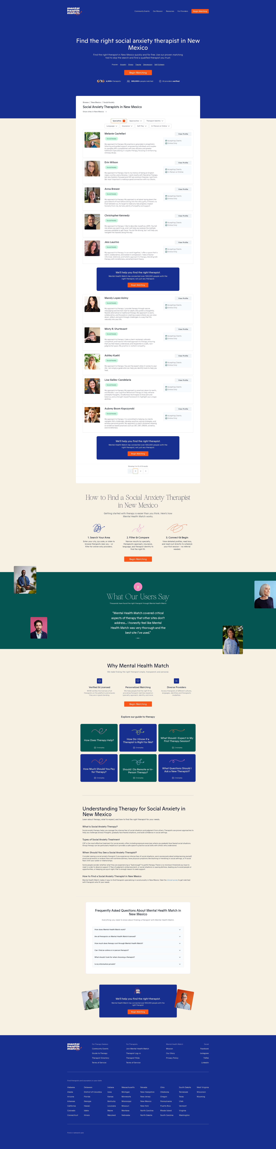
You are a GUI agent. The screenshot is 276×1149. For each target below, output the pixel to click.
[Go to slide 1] (136, 638)
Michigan (126, 1092)
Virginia (182, 1110)
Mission (169, 1048)
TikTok (206, 1058)
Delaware (88, 1087)
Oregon (163, 1096)
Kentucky (111, 1101)
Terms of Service (99, 1062)
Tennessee (183, 1092)
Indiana (110, 1087)
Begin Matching (200, 11)
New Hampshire (147, 1092)
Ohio (162, 1087)
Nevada (143, 1087)
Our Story (170, 1053)
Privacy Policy (172, 1058)
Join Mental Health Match (137, 1048)
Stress (130, 65)
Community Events (142, 11)
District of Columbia (93, 1092)
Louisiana (111, 1106)
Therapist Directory (100, 1058)
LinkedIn (205, 1062)
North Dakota (146, 1115)
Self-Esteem (159, 65)
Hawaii (87, 1106)
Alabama (71, 1087)
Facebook (204, 1048)
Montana (125, 1110)
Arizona (70, 1096)
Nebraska (126, 1115)
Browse (86, 102)
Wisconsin (201, 1092)
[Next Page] (145, 471)
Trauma (138, 65)
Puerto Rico (165, 1106)
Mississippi (126, 1101)
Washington (184, 1115)
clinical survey (172, 880)
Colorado (71, 1110)
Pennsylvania (166, 1101)
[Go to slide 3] (139, 638)
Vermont (183, 1106)
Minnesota (126, 1096)
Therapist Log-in (133, 1053)
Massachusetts (128, 1087)
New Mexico (96, 102)
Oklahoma (164, 1092)
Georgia (87, 1101)
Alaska (70, 1092)
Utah (181, 1101)
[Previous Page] (130, 471)
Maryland (111, 1115)
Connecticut (72, 1115)
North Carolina (146, 1110)
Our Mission (158, 11)
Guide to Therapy (99, 1053)
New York (144, 1106)
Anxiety (123, 65)
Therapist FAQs (133, 1058)
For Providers (183, 11)
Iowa (109, 1092)
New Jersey (145, 1096)
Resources (170, 11)
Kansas (110, 1096)
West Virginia (203, 1087)
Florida (87, 1096)
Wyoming (201, 1096)
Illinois (87, 1115)
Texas (181, 1096)
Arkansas (71, 1101)
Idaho (86, 1110)
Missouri (125, 1106)
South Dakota (185, 1087)
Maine (110, 1110)
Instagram (204, 1053)
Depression (147, 65)
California (71, 1106)
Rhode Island (166, 1110)
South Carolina (166, 1115)
